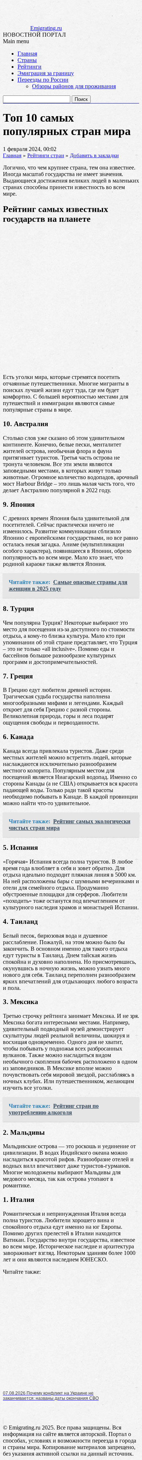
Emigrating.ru (46, 28)
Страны (27, 60)
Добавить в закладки (94, 155)
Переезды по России (42, 80)
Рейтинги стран (45, 155)
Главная (27, 53)
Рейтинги (29, 67)
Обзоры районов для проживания (74, 86)
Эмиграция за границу (45, 73)
